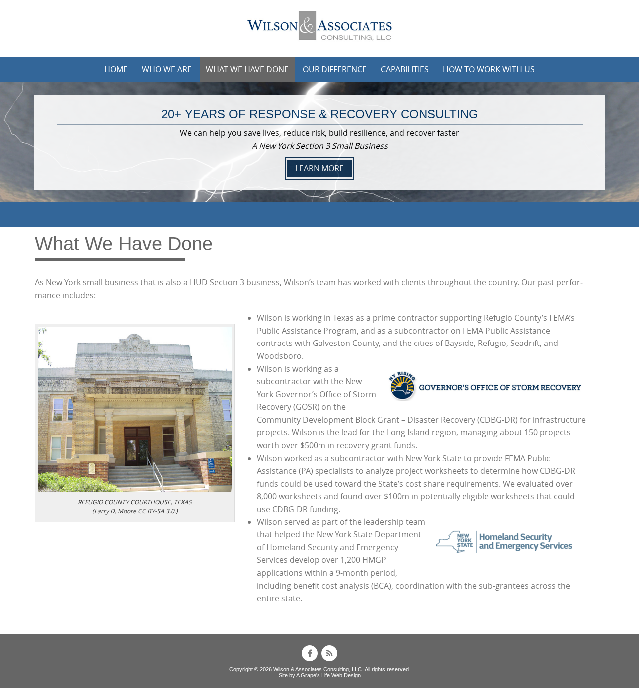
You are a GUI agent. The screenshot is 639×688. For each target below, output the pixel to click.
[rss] (329, 653)
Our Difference (335, 69)
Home (116, 69)
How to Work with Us (489, 69)
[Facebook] (310, 653)
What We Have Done (247, 69)
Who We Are (167, 69)
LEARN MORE (319, 168)
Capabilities (405, 69)
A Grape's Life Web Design (328, 675)
